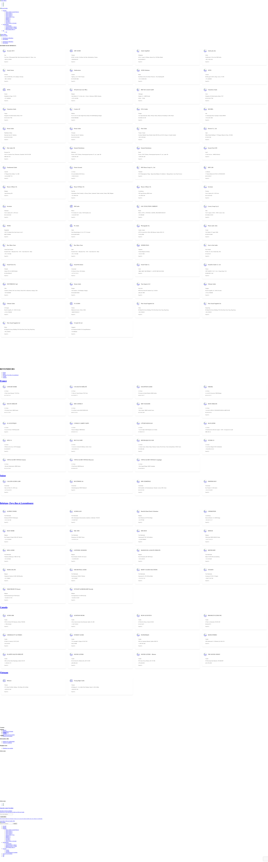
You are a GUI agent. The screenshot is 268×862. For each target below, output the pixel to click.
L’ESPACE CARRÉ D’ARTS (81, 423)
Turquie (140, 132)
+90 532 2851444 (141, 137)
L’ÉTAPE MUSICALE (147, 423)
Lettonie (207, 74)
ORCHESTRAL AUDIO (80, 569)
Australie (6, 171)
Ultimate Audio (212, 284)
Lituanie (73, 74)
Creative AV (77, 109)
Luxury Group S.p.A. (213, 206)
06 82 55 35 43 (74, 412)
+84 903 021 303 (74, 689)
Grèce (206, 94)
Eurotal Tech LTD (212, 148)
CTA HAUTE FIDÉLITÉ (80, 386)
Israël (206, 152)
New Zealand (208, 249)
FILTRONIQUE (145, 635)
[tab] (4, 372)
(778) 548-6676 (141, 663)
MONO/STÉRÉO (212, 635)
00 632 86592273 (141, 59)
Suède (72, 230)
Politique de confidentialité (9, 741)
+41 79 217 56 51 (74, 273)
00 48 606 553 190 (142, 117)
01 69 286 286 (141, 449)
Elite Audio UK (11, 148)
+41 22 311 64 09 (208, 490)
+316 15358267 (74, 578)
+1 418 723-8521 (74, 624)
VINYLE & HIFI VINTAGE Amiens (16, 460)
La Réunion (207, 171)
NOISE (9, 225)
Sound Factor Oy (11, 264)
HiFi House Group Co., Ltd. (148, 167)
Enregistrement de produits (9, 734)
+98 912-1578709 (7, 59)
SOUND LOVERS (79, 654)
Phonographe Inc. (145, 225)
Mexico (72, 210)
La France (73, 171)
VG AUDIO (77, 303)
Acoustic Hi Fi (10, 51)
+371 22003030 (208, 78)
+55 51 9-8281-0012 (142, 78)
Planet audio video (212, 225)
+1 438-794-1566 (141, 643)
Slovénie (6, 74)
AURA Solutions (145, 70)
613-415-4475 (141, 624)
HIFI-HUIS (144, 531)
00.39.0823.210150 (209, 214)
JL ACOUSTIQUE (11, 423)
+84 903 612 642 (7, 689)
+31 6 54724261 (7, 558)
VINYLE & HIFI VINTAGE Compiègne (151, 460)
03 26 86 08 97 (7, 449)
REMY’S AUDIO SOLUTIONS (149, 569)
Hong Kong (207, 307)
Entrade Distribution (79, 148)
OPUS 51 (9, 440)
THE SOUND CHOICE (214, 654)
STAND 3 (8, 22)
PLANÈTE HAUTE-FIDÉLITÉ (15, 654)
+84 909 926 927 (74, 59)
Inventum (210, 187)
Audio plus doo (212, 51)
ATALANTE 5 (9, 15)
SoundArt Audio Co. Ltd (214, 264)
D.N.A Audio (144, 109)
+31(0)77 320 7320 (209, 578)
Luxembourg (140, 191)
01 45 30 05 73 (74, 395)
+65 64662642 (74, 331)
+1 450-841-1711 (7, 663)
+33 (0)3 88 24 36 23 (209, 449)
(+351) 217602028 (209, 292)
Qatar (72, 249)
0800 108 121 (208, 431)
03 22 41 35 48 (7, 468)
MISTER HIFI (211, 550)
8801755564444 (7, 234)
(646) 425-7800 (141, 292)
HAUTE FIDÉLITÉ (12, 404)
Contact (4, 732)
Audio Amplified (145, 51)
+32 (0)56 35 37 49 (8, 597)
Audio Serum (10, 70)
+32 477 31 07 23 (208, 539)
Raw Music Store (11, 245)
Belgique (6, 191)
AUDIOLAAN (78, 511)
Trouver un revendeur (7, 736)
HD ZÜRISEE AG (78, 481)
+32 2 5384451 (7, 578)
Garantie (5, 733)
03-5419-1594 (208, 137)
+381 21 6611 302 (209, 59)
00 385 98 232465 (209, 234)
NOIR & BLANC (11, 569)
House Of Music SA (79, 187)
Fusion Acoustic (78, 167)
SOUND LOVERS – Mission (148, 654)
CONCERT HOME (12, 386)
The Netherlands (7, 515)
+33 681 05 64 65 (74, 176)
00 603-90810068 (74, 117)
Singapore (73, 327)
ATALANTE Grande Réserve (12, 11)
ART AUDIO (77, 51)
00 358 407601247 (8, 273)
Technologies (8, 25)
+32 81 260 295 (141, 558)
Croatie (206, 230)
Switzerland (73, 269)
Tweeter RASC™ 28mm (11, 27)
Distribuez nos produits (8, 748)
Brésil (139, 74)
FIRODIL (210, 386)
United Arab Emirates (8, 249)
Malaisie (73, 113)
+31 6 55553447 (208, 558)
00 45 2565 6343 (208, 195)
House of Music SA (12, 187)
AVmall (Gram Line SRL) (80, 89)
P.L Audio (76, 225)
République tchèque (8, 132)
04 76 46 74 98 (141, 412)
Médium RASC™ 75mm (11, 28)
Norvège (207, 191)
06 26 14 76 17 (208, 395)
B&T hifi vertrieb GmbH (147, 89)
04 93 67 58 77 (141, 395)
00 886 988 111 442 (209, 273)
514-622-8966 (141, 234)
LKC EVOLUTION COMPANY (149, 206)
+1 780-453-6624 (7, 624)
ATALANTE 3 (9, 13)
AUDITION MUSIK (79, 615)
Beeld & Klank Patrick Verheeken (149, 511)
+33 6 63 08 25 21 (75, 449)
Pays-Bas (73, 191)
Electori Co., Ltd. (212, 128)
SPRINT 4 (8, 19)
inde (206, 113)
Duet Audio (144, 128)
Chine (139, 307)
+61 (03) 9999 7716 (8, 176)
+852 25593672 (141, 312)
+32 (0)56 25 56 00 (75, 597)
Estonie (5, 94)
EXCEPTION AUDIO (146, 386)
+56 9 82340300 (7, 292)
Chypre (5, 113)
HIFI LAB (210, 167)
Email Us (6, 61)
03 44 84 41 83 (74, 468)
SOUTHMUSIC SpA (12, 284)
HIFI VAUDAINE (145, 404)
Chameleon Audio (212, 89)
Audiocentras (77, 70)
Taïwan (206, 269)
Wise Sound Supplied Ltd (147, 303)
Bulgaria (73, 94)
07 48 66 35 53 (141, 431)
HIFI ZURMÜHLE (146, 481)
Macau (5, 327)
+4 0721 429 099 (74, 98)
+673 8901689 (141, 214)
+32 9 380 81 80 (74, 195)
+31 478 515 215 (74, 539)
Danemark (6, 210)
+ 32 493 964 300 (74, 558)
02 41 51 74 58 (7, 412)
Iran (5, 55)
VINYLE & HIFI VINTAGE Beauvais (84, 460)
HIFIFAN (210, 531)
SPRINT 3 (8, 18)
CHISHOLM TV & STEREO (14, 635)
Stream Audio (77, 284)
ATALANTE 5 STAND (11, 23)
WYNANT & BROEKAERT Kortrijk (83, 589)
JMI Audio (76, 206)
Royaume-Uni (7, 152)
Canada (139, 230)
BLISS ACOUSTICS (146, 615)
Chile (5, 288)
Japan (206, 132)
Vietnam (73, 55)
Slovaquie (73, 132)
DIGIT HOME (10, 531)
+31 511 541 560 (7, 520)
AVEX (209, 70)
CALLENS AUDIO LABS (14, 481)
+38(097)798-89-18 (75, 312)
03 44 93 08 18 (141, 468)
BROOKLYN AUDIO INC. (215, 615)
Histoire (4, 730)
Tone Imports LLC (145, 284)
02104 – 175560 (141, 98)
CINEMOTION (212, 511)
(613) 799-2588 (208, 663)
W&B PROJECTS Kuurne (13, 589)
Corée (139, 269)
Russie (139, 152)
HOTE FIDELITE (212, 404)
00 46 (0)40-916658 (75, 234)
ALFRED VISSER (12, 511)
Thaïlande (140, 171)
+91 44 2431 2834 (209, 117)
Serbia (206, 55)
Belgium (140, 515)
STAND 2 (8, 20)
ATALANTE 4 (9, 14)
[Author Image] (4, 51)
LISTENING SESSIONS (80, 550)
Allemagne (140, 94)
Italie (206, 210)
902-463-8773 (208, 624)
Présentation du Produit (8, 731)
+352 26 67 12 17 (208, 520)
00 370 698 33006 (75, 78)
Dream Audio (10, 128)
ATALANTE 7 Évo (10, 17)
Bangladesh (6, 230)
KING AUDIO (10, 550)
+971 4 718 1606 (7, 253)
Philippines (140, 55)
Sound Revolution (78, 264)
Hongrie (73, 288)
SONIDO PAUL (145, 245)
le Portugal (6, 307)
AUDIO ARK (10, 615)
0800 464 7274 (7, 156)
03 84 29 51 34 (74, 431)
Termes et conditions (7, 742)
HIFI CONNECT (78, 404)
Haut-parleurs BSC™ (10, 29)
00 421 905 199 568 (8, 137)
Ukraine (73, 307)
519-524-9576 (7, 643)
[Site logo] (4, 8)
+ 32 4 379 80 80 (7, 539)
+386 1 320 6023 (7, 78)
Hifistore (9, 680)
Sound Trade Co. (145, 264)
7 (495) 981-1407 (74, 156)
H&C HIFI (76, 531)
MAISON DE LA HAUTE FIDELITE (150, 550)
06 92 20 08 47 (208, 176)
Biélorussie (73, 152)
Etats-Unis (140, 288)
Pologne (140, 113)
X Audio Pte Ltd (78, 323)
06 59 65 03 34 (208, 412)
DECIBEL (210, 109)
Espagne (207, 288)
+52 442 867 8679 (75, 214)
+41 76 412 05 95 (7, 490)
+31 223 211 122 (141, 578)
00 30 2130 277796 (209, 98)
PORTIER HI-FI (212, 481)
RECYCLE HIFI (78, 440)
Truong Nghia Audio (79, 680)
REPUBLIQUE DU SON (147, 440)
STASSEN (210, 569)
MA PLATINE (211, 423)
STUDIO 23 (211, 440)
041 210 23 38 (141, 490)
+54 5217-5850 (141, 253)
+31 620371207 (74, 520)
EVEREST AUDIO (79, 635)
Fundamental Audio (12, 167)
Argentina (140, 249)
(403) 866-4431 (74, 663)
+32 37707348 (141, 520)
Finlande (6, 269)
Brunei (139, 210)
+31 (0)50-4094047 (142, 539)
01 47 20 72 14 (7, 395)
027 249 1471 (208, 253)
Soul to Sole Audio (213, 245)
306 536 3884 (74, 643)
